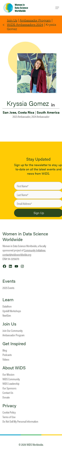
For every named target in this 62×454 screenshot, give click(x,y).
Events (8, 281)
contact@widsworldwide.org (16, 254)
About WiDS (14, 367)
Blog (4, 350)
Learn (8, 299)
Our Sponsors (9, 388)
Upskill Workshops (11, 311)
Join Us (12, 20)
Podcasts (7, 355)
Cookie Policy (9, 412)
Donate (6, 397)
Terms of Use (8, 417)
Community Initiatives (34, 250)
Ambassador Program (35, 20)
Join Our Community (12, 330)
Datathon (7, 306)
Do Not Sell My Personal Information (20, 421)
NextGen (6, 315)
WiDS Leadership (10, 383)
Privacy (9, 405)
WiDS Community (11, 379)
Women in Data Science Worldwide (25, 236)
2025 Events (8, 288)
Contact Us (7, 392)
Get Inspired (14, 343)
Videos (5, 359)
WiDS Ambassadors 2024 (25, 24)
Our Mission (8, 374)
